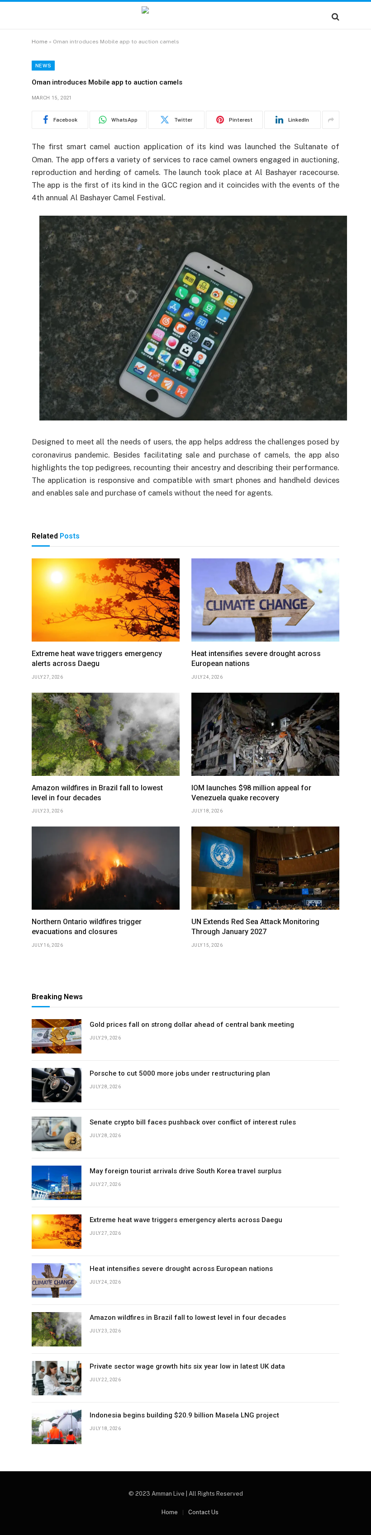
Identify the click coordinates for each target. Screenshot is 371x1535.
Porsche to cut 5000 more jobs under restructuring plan (180, 1073)
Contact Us (203, 1512)
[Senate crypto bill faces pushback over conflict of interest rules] (56, 1134)
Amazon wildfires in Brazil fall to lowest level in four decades (97, 793)
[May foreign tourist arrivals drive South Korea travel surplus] (56, 1183)
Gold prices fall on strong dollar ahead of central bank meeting (192, 1024)
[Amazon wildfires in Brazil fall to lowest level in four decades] (106, 734)
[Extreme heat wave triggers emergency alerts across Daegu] (106, 600)
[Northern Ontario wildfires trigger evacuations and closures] (106, 868)
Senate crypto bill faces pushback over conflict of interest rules (193, 1122)
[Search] (334, 16)
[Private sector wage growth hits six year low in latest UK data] (56, 1378)
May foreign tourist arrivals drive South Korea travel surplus (185, 1171)
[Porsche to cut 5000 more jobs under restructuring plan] (56, 1085)
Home (40, 41)
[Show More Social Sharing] (330, 120)
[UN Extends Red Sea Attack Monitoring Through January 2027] (265, 868)
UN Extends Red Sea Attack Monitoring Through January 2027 (255, 926)
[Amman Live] (185, 16)
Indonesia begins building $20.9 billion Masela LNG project (184, 1415)
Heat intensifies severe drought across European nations (256, 658)
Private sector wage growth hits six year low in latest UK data (187, 1366)
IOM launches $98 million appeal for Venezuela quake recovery (251, 793)
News (43, 65)
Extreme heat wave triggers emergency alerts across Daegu (97, 658)
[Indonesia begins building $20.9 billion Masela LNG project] (56, 1427)
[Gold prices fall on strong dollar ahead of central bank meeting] (56, 1036)
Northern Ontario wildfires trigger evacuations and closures (87, 926)
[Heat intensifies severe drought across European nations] (265, 600)
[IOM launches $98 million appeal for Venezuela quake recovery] (265, 734)
